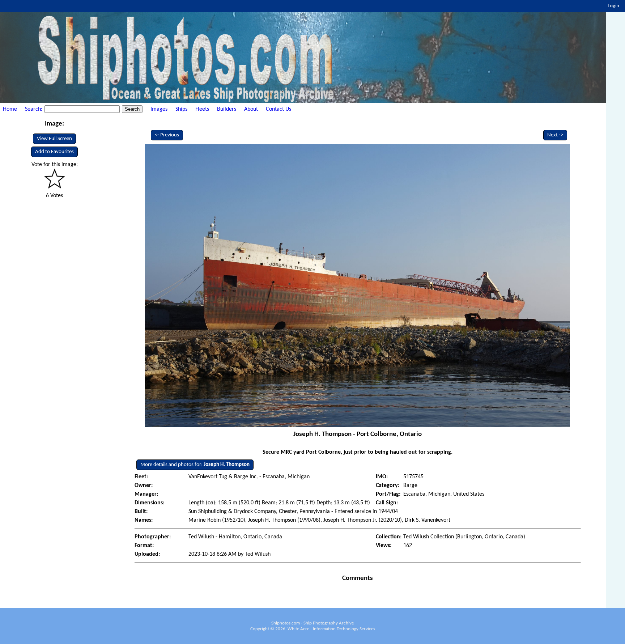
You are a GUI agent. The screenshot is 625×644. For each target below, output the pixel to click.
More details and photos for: (195, 464)
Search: (34, 109)
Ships (181, 109)
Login (613, 6)
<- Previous (167, 135)
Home (10, 109)
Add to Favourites (54, 151)
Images (158, 109)
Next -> (555, 135)
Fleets (202, 109)
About (251, 109)
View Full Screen (54, 138)
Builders (226, 109)
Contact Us (278, 109)
